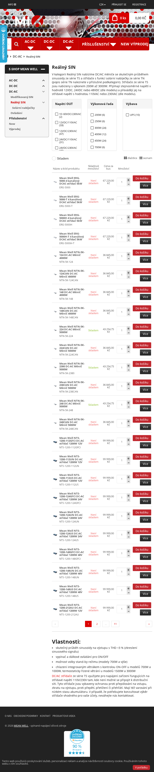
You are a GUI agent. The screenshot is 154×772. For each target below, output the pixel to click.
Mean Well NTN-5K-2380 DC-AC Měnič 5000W (72, 366)
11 (115, 624)
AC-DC (13, 80)
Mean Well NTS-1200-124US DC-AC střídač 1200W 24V (70, 533)
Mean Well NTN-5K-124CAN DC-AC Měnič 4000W (72, 273)
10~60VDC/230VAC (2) (70, 114)
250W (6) (100, 121)
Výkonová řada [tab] (102, 104)
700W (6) (100, 147)
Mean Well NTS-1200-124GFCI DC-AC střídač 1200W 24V (71, 496)
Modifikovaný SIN (22, 97)
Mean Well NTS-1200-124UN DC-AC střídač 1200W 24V (71, 515)
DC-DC (13, 86)
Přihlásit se (119, 4)
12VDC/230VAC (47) (68, 131)
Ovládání (16, 113)
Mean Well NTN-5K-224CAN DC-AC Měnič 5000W (72, 348)
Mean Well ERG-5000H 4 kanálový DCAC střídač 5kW (70, 218)
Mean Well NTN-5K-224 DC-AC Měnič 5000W (72, 329)
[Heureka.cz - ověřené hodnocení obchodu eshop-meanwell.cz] (77, 745)
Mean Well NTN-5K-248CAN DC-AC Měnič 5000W (72, 422)
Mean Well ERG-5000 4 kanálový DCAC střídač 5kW (70, 181)
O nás (8, 716)
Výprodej (139, 44)
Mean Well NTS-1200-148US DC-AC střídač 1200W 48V (70, 589)
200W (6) (100, 114)
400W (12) (100, 134)
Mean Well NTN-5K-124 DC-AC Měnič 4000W (72, 255)
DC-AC (13, 91)
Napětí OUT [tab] (64, 104)
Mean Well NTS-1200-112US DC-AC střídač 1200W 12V (70, 477)
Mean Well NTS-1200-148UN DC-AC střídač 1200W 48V (71, 570)
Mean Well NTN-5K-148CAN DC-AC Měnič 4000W (72, 311)
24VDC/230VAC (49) (68, 147)
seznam (147, 158)
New (125, 44)
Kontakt (45, 716)
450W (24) (100, 140)
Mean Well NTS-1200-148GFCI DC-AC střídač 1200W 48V (71, 552)
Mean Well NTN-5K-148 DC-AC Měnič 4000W (72, 292)
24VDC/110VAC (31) (68, 139)
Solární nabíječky (23, 108)
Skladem (63, 158)
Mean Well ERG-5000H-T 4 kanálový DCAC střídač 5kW (71, 236)
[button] (102, 4)
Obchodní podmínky (26, 716)
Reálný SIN (18, 102)
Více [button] (145, 185)
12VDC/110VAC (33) (68, 122)
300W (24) (100, 127)
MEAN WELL (21, 725)
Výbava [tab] (131, 104)
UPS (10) (135, 114)
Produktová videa (64, 716)
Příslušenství (18, 118)
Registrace (139, 4)
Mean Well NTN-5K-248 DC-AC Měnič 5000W (72, 403)
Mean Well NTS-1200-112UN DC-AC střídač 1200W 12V (71, 459)
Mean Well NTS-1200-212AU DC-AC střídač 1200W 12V (70, 607)
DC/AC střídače (62, 676)
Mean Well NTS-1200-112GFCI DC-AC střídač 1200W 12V (71, 440)
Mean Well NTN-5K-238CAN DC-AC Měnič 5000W (72, 385)
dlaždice (132, 158)
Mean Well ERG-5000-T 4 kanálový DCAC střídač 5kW (70, 199)
